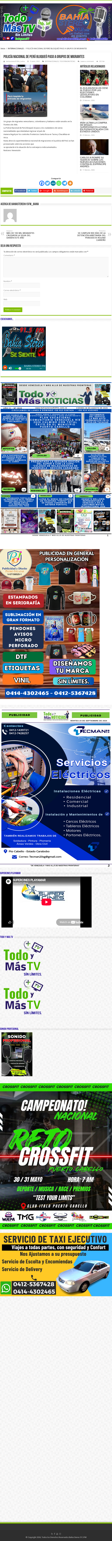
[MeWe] (53, 183)
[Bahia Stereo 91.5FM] (56, 21)
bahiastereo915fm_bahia (15, 61)
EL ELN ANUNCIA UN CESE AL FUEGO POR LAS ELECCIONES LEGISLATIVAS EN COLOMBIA (94, 92)
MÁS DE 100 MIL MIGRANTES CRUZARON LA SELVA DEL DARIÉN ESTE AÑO (20, 234)
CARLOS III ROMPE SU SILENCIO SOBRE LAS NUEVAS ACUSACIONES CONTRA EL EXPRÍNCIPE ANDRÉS (93, 162)
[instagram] (60, 1534)
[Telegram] (64, 183)
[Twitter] (47, 183)
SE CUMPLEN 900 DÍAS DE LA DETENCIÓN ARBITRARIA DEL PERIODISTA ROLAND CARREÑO (91, 235)
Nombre (8, 281)
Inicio (3, 48)
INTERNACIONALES (16, 48)
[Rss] (52, 1534)
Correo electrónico (12, 290)
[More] (70, 183)
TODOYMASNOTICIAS (67, 61)
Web (5, 299)
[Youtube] (57, 1534)
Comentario (9, 255)
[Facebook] (41, 183)
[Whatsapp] (58, 183)
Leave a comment (87, 61)
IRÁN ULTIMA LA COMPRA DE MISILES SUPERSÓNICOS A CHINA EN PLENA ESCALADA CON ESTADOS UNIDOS (94, 127)
